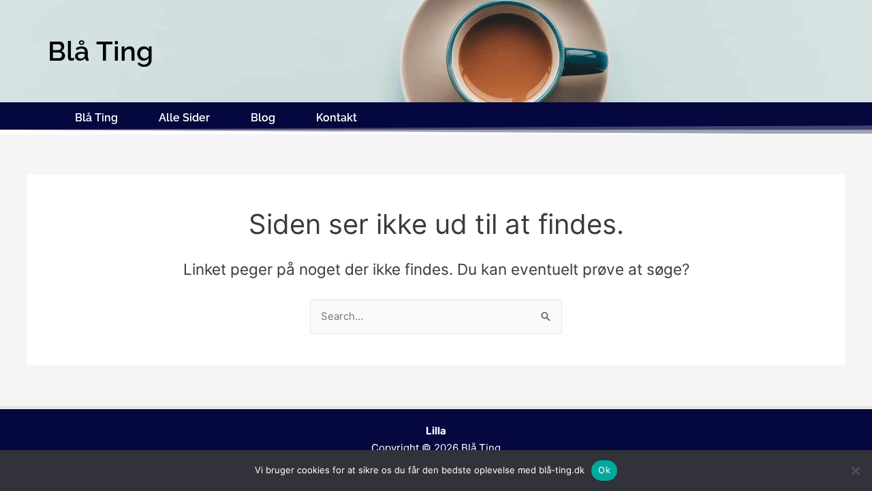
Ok (604, 469)
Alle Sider (184, 117)
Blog (263, 117)
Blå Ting (96, 117)
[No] (855, 470)
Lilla (436, 430)
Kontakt (336, 117)
